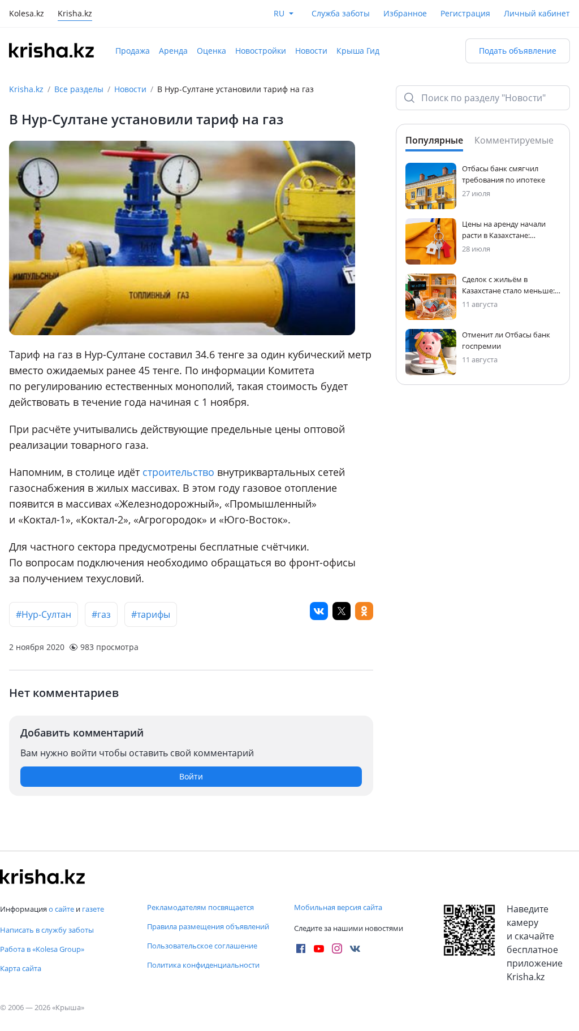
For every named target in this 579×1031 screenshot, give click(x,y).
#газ (101, 614)
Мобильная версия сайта (338, 907)
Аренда (173, 50)
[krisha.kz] (42, 876)
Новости (311, 50)
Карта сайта (20, 968)
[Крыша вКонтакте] (355, 948)
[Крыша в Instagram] (337, 948)
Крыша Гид (357, 50)
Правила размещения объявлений (208, 926)
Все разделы (78, 89)
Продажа (132, 50)
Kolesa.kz (26, 14)
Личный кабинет (537, 13)
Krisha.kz (26, 89)
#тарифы (150, 614)
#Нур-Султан (43, 614)
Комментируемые (514, 140)
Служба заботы (341, 13)
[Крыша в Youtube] (319, 948)
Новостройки (260, 50)
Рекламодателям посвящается (200, 907)
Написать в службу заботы (47, 930)
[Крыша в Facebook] (301, 948)
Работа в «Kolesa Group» (42, 949)
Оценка (211, 50)
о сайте (61, 909)
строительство (179, 472)
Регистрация (465, 13)
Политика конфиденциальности (203, 965)
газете (93, 909)
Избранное (405, 13)
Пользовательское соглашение (202, 946)
